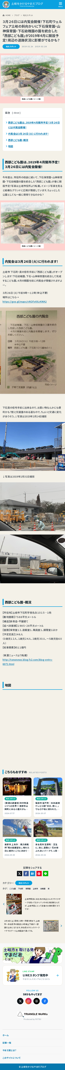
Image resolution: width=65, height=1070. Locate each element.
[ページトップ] (57, 1061)
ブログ (17, 15)
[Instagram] (28, 1001)
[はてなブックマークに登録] (32, 873)
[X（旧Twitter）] (20, 1001)
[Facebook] (45, 1001)
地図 (10, 146)
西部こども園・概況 (18, 140)
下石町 (20, 888)
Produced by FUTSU (32, 1019)
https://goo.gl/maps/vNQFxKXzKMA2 (25, 301)
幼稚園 (42, 888)
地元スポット (28, 15)
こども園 (13, 888)
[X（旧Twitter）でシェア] (19, 873)
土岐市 (35, 888)
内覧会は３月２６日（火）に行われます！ (28, 133)
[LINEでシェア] (45, 873)
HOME (8, 15)
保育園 (28, 888)
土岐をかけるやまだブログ (27, 3)
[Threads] (36, 1001)
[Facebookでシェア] (26, 873)
